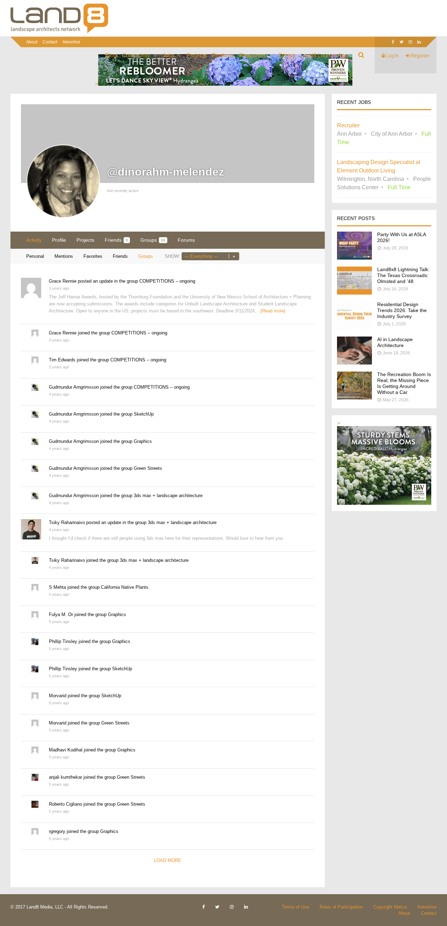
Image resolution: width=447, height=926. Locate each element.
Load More (167, 860)
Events (286, 55)
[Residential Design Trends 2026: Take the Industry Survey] (354, 328)
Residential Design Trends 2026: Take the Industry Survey (402, 310)
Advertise (71, 42)
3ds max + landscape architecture (168, 495)
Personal (35, 256)
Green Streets (148, 468)
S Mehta (57, 587)
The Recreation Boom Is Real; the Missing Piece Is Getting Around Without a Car (404, 383)
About (31, 42)
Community (136, 55)
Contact (50, 42)
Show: (172, 256)
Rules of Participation (341, 907)
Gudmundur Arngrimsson (74, 387)
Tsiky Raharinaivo (67, 522)
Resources (252, 55)
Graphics (143, 441)
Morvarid (57, 695)
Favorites (92, 256)
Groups (152, 240)
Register (420, 55)
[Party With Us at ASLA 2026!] (354, 258)
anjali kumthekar (65, 777)
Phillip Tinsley (63, 641)
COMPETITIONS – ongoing (167, 281)
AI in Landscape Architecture (395, 342)
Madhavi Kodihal (65, 749)
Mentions (63, 256)
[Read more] (273, 310)
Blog (111, 55)
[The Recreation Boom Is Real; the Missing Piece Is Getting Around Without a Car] (354, 398)
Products (223, 55)
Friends (116, 240)
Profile (59, 240)
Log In (392, 55)
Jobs (168, 55)
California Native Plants (124, 587)
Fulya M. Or (61, 614)
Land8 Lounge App (324, 55)
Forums (186, 240)
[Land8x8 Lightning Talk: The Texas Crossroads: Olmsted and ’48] (354, 293)
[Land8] (59, 31)
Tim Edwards (62, 359)
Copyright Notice (390, 907)
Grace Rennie (62, 281)
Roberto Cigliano (65, 804)
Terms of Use (295, 907)
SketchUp (144, 414)
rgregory (57, 831)
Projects (196, 55)
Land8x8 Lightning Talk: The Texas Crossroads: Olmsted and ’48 (403, 275)
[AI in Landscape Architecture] (354, 363)
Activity (34, 240)
